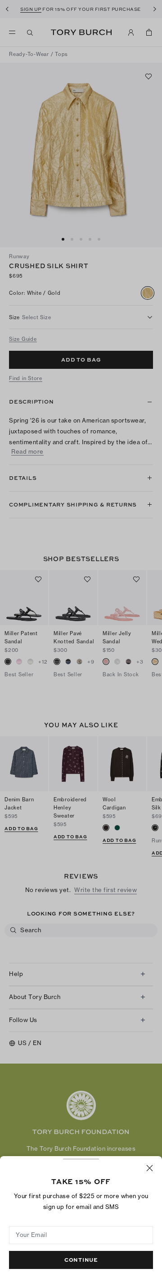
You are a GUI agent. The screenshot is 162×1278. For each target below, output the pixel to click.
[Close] (149, 1168)
